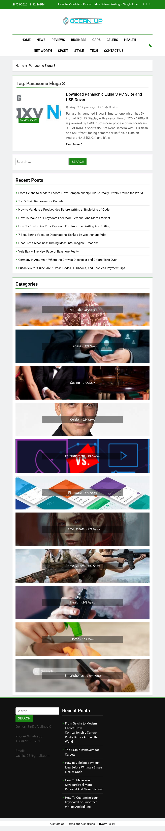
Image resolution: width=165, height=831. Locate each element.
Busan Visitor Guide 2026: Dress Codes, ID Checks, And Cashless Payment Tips (72, 268)
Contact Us (114, 51)
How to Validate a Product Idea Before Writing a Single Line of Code (98, 4)
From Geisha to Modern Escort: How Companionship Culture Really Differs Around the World (80, 193)
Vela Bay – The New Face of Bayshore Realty (48, 251)
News (41, 40)
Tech (94, 51)
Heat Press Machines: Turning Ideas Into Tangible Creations (58, 243)
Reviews (58, 40)
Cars (96, 40)
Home (26, 40)
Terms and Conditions (81, 823)
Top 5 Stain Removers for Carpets (41, 201)
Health (130, 40)
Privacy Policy (106, 823)
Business (78, 40)
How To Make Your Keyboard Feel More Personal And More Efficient (64, 218)
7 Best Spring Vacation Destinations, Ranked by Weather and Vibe (62, 235)
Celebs (112, 40)
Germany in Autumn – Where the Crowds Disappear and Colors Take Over (67, 260)
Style (79, 51)
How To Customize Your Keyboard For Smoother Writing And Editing (64, 226)
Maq (72, 107)
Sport (63, 51)
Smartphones (28, 120)
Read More (73, 144)
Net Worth (43, 51)
